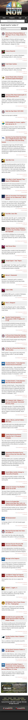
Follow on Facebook (15, 699)
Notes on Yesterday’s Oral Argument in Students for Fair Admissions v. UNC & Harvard (16, 197)
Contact (10, 698)
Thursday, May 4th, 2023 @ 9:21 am (23, 174)
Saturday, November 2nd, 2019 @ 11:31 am (22, 553)
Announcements (25, 60)
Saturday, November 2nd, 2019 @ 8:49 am (22, 569)
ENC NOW (26, 47)
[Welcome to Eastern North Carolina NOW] (14, 8)
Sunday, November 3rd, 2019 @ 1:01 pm (22, 481)
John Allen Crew (10, 160)
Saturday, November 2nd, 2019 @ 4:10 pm (22, 525)
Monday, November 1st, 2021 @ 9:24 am (22, 284)
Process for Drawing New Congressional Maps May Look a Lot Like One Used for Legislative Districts (16, 503)
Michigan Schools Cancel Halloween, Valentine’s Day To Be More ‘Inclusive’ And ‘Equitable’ (16, 229)
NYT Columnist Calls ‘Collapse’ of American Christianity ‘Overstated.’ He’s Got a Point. (15, 402)
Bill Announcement (11, 518)
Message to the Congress (12, 558)
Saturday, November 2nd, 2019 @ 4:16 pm (22, 512)
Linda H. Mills (9, 290)
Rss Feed (23, 699)
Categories (12, 17)
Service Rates (21, 698)
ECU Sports (25, 613)
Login (20, 17)
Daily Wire (26, 107)
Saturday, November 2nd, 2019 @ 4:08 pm (22, 538)
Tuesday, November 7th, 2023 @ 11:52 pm (22, 117)
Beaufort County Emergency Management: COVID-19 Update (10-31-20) (15, 318)
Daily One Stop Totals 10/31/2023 (14, 111)
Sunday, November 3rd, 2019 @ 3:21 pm (22, 447)
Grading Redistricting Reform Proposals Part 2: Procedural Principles (13, 436)
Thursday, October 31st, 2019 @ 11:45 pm (22, 631)
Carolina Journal (25, 483)
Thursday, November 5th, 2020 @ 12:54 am (22, 297)
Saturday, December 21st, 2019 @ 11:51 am (22, 395)
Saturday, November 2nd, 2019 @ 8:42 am (22, 582)
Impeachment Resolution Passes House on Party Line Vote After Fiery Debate (15, 454)
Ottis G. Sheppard (10, 302)
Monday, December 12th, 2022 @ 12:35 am (22, 190)
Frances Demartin (10, 51)
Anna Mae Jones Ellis (11, 213)
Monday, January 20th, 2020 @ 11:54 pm (22, 375)
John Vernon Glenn (11, 246)
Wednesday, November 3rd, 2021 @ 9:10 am (22, 255)
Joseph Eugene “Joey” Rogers (14, 260)
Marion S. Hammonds (11, 275)
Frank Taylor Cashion (11, 64)
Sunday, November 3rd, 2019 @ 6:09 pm (22, 429)
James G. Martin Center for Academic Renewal (22, 660)
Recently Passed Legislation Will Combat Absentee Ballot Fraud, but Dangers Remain (15, 618)
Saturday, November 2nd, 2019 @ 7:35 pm (22, 496)
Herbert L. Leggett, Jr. (11, 587)
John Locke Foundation (24, 192)
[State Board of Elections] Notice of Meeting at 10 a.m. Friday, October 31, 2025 (16, 34)
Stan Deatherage (25, 331)
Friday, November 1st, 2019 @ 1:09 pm (22, 611)
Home (4, 17)
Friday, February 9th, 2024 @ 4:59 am (23, 89)
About (14, 698)
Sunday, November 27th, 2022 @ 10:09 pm (22, 208)
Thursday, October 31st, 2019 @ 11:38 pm (22, 644)
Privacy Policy (5, 699)
